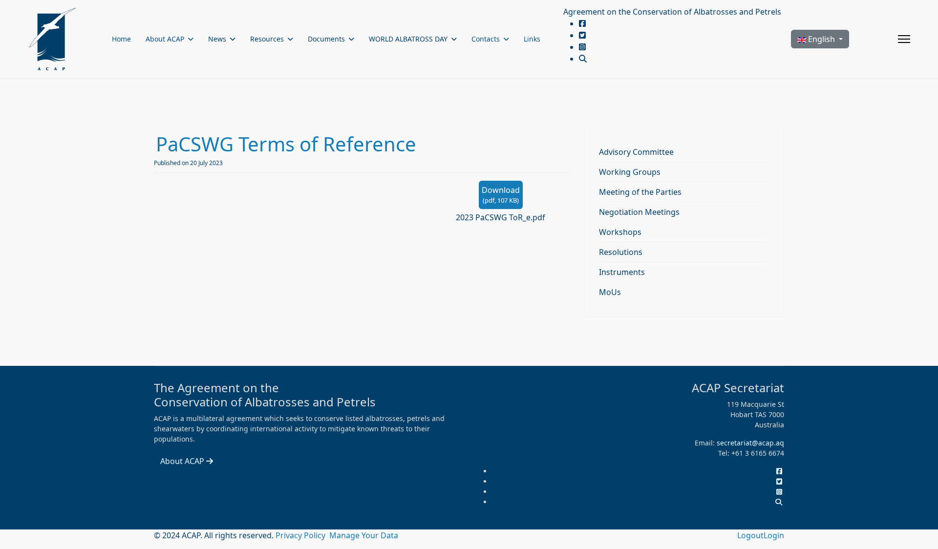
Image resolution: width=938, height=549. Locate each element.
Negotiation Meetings (639, 212)
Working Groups (630, 172)
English (821, 39)
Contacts (485, 38)
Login (774, 535)
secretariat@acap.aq (750, 442)
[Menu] (904, 39)
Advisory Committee (636, 152)
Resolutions (620, 252)
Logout (750, 535)
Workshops (620, 232)
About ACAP (165, 38)
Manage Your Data (363, 535)
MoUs (610, 292)
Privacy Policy (301, 535)
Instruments (622, 272)
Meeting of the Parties (640, 192)
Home (121, 38)
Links (532, 38)
